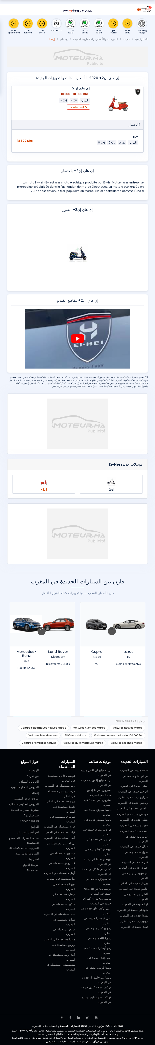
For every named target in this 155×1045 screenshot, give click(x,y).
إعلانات (34, 793)
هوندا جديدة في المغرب (134, 915)
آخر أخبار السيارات (28, 832)
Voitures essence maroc (126, 743)
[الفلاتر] (138, 9)
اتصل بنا (34, 859)
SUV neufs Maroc (76, 735)
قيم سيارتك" (31, 815)
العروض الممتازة (29, 782)
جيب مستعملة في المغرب (59, 914)
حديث (126, 39)
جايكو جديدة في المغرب (133, 889)
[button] (139, 253)
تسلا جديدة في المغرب (134, 927)
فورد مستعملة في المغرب (59, 826)
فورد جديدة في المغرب (134, 825)
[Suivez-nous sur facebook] (70, 1017)
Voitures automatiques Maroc (83, 743)
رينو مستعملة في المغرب (60, 786)
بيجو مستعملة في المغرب (60, 801)
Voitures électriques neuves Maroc (43, 727)
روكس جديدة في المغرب (133, 803)
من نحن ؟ (33, 776)
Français (33, 870)
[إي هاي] (137, 91)
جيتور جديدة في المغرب (133, 921)
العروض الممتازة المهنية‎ (25, 787)
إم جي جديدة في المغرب (133, 791)
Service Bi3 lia (29, 821)
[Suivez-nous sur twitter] (87, 1017)
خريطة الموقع (30, 865)
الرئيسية (140, 39)
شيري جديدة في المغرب (133, 868)
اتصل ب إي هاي (76, 107)
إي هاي (64, 39)
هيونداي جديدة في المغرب (132, 910)
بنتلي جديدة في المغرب (134, 820)
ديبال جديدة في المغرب (134, 846)
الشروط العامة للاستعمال (24, 848)
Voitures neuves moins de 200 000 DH (118, 735)
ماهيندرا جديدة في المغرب (132, 808)
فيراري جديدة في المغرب (132, 797)
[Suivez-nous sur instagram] (62, 1017)
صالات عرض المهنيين (26, 798)
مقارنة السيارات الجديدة (24, 810)
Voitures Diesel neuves (43, 735)
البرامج (34, 827)
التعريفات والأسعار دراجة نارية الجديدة (95, 39)
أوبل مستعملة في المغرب (59, 873)
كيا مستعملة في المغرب (60, 879)
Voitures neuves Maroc (127, 727)
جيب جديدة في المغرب (134, 831)
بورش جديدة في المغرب (133, 883)
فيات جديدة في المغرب (134, 770)
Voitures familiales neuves (39, 743)
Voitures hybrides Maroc (89, 727)
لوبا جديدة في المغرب (135, 904)
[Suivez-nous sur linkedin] (78, 1017)
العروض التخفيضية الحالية (24, 804)
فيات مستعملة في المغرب (59, 832)
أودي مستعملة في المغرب (59, 838)
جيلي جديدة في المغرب (134, 786)
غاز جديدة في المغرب (135, 862)
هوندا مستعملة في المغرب (59, 939)
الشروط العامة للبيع (27, 853)
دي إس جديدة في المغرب (132, 814)
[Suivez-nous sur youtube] (96, 1017)
